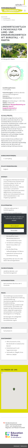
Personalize (14, 230)
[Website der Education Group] (14, 435)
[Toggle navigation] (25, 10)
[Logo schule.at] (20, 3)
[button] (18, 56)
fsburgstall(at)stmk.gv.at (17, 104)
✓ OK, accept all (14, 226)
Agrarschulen (4, 16)
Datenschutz (24, 446)
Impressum (16, 446)
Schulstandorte (6, 18)
